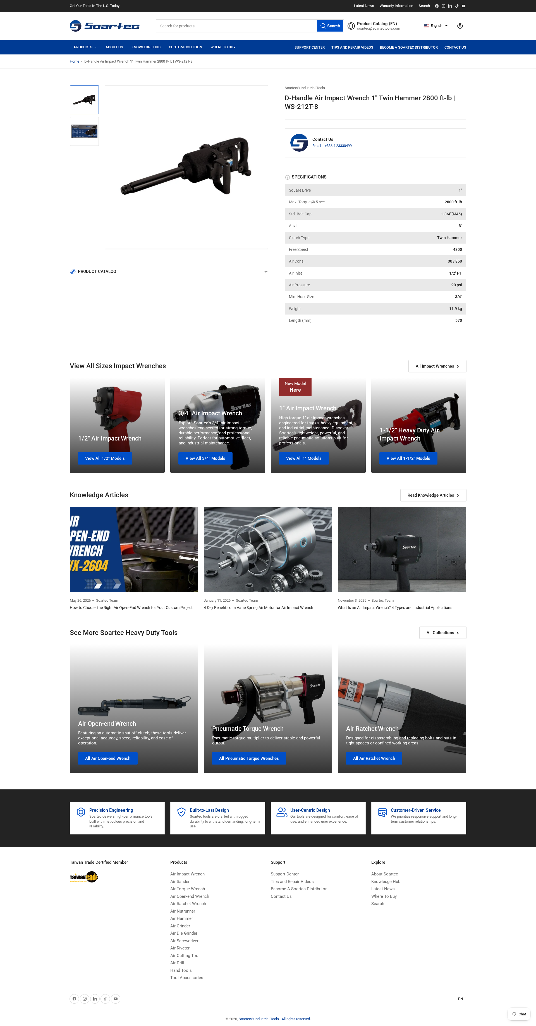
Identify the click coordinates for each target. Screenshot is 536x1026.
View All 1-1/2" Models (408, 458)
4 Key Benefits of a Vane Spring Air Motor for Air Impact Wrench (258, 607)
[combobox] (250, 25)
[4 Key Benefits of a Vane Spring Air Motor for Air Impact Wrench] (268, 549)
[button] (435, 26)
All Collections (440, 632)
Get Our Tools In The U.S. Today (94, 6)
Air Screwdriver (184, 940)
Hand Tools (181, 970)
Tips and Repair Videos (352, 47)
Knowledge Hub (385, 881)
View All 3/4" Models (205, 458)
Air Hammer (181, 918)
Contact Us (455, 47)
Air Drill (177, 962)
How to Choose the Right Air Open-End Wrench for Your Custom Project (131, 607)
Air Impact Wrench (187, 874)
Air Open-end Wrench (107, 723)
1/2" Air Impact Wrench (110, 438)
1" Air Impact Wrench (307, 408)
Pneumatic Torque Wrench (248, 728)
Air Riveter (180, 948)
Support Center (310, 47)
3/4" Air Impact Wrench (210, 413)
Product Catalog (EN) (377, 23)
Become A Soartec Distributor (409, 47)
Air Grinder (180, 926)
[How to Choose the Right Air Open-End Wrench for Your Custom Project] (134, 549)
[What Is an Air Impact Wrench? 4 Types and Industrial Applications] (402, 549)
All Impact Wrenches (435, 366)
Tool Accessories (186, 977)
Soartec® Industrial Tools (305, 88)
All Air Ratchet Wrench (374, 758)
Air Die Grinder (183, 933)
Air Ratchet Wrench (372, 728)
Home (74, 61)
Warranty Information (396, 6)
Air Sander (180, 881)
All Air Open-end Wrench (107, 758)
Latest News (364, 6)
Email (317, 146)
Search (424, 6)
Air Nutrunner (182, 911)
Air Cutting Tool (185, 955)
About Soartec (384, 874)
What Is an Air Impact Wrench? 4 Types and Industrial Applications (395, 607)
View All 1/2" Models (105, 458)
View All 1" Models (304, 458)
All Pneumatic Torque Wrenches (249, 758)
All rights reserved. (296, 1019)
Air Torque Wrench (187, 888)
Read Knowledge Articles (431, 495)
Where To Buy (384, 896)
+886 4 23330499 (338, 146)
